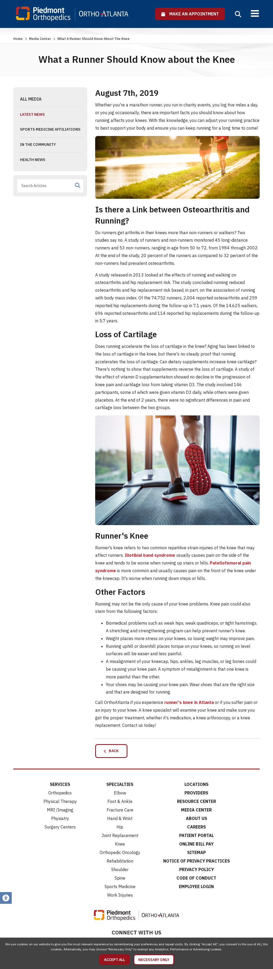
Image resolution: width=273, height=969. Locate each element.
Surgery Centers (60, 827)
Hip (120, 827)
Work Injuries (120, 895)
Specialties (119, 784)
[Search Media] (77, 185)
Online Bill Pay (196, 844)
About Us (196, 818)
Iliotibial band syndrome (150, 555)
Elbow (120, 792)
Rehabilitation (120, 861)
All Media (31, 99)
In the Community (38, 144)
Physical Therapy (60, 801)
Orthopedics (60, 792)
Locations (196, 784)
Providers (196, 792)
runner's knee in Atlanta (189, 702)
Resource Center (196, 801)
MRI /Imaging (60, 810)
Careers (196, 827)
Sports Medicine (120, 886)
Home (18, 39)
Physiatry (60, 818)
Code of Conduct (196, 878)
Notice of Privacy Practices (196, 861)
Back (112, 750)
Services (60, 784)
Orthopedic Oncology (120, 852)
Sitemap (196, 852)
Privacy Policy (196, 869)
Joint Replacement (120, 835)
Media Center (40, 39)
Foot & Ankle (120, 801)
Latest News (32, 114)
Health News (32, 159)
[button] (238, 14)
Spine (120, 878)
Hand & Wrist (120, 818)
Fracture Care (120, 810)
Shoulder (120, 869)
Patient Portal (196, 835)
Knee (120, 844)
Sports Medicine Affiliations (50, 129)
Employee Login (196, 886)
